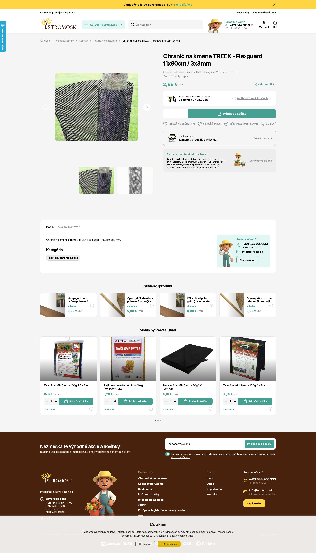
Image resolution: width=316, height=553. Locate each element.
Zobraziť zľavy (183, 4)
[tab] (155, 420)
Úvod (210, 478)
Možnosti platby (148, 494)
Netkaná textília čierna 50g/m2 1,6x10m (183, 387)
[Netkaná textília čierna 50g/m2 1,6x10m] (188, 358)
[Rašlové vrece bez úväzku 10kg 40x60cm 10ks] (128, 358)
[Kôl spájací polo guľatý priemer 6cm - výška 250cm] (52, 305)
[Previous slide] (46, 107)
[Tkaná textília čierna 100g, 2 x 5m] (247, 358)
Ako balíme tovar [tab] (69, 227)
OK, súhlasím (169, 544)
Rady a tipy (243, 12)
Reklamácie (145, 489)
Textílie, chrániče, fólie (63, 257)
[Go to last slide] (46, 180)
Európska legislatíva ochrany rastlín (161, 510)
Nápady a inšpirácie (264, 12)
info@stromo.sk (252, 251)
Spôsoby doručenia (150, 483)
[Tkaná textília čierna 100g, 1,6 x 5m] (68, 358)
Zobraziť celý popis (175, 76)
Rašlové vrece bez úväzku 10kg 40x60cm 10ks (123, 387)
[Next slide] (147, 107)
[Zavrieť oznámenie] (274, 4)
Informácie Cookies (151, 499)
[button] (96, 180)
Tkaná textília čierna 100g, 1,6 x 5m (66, 385)
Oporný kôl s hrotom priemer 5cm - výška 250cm (140, 301)
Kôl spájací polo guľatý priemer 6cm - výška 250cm (80, 301)
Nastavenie (145, 544)
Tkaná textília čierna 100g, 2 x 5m (244, 385)
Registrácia (214, 489)
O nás (210, 483)
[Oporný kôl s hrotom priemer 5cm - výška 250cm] (112, 305)
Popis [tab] (50, 227)
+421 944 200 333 (255, 244)
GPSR (142, 515)
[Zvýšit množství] (184, 113)
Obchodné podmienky (152, 478)
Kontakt (212, 494)
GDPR (142, 505)
